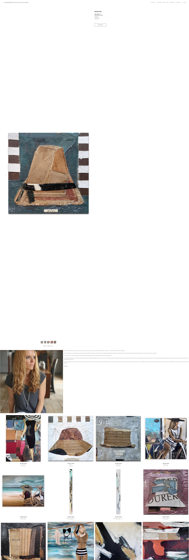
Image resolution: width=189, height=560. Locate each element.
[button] (153, 2)
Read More (66, 366)
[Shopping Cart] (185, 2)
